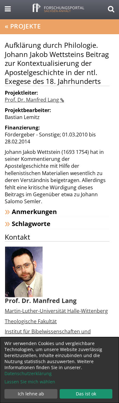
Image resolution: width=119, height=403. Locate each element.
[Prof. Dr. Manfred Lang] (24, 271)
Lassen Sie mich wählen (29, 382)
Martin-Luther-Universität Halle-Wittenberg (56, 310)
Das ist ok (86, 394)
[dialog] (59, 370)
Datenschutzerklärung (28, 373)
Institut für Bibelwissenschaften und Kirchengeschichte (48, 335)
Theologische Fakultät (31, 321)
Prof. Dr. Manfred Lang (32, 99)
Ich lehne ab (31, 394)
